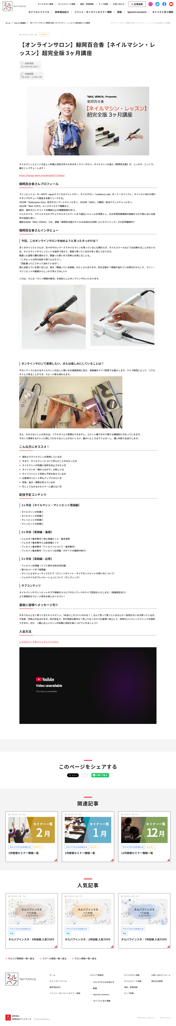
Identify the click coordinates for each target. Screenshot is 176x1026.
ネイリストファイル (58, 981)
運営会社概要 (157, 981)
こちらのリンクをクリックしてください (39, 641)
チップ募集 (129, 993)
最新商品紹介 (55, 987)
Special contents (101, 994)
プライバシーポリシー (146, 1017)
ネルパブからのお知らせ (103, 982)
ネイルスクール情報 (132, 981)
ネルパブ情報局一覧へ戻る (21, 958)
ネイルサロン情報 (132, 975)
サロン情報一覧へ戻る (86, 958)
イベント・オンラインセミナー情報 (65, 993)
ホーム (8, 23)
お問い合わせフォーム (160, 975)
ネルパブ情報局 (20, 23)
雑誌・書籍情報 (131, 987)
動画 (95, 988)
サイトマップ (165, 1017)
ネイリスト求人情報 (101, 1000)
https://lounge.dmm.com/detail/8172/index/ (42, 175)
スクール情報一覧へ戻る (54, 958)
